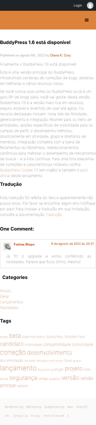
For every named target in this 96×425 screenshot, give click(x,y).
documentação (11, 360)
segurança (23, 377)
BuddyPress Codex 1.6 (19, 170)
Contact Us (20, 416)
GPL (7, 416)
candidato (12, 344)
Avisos (5, 290)
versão (70, 377)
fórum (68, 360)
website (22, 386)
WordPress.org (14, 407)
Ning (40, 369)
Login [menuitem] (78, 5)
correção (13, 352)
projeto (74, 368)
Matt (70, 407)
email (52, 360)
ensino (59, 360)
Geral (4, 296)
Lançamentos (11, 302)
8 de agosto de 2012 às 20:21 (72, 243)
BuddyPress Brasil (7, 20)
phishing (48, 369)
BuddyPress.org (54, 407)
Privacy (35, 416)
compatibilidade (57, 344)
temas (43, 379)
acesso (4, 336)
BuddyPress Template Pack (66, 336)
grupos (77, 360)
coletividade (33, 344)
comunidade (82, 344)
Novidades (9, 307)
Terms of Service (53, 416)
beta (15, 335)
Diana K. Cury (60, 55)
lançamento (18, 368)
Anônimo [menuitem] (90, 5)
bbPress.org (33, 407)
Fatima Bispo (24, 244)
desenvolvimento (49, 352)
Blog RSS (82, 407)
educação (42, 360)
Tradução (54, 214)
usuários (54, 379)
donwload (29, 360)
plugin (59, 369)
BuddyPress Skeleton (33, 336)
